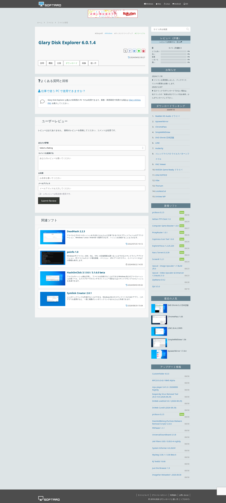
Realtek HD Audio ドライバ (167, 116)
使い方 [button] (93, 63)
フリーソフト (140, 33)
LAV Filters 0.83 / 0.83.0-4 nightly (166, 441)
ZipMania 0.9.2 (158, 279)
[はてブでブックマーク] (134, 51)
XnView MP (160, 196)
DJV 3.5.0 (156, 286)
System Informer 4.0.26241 (164, 448)
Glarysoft (99, 33)
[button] (187, 29)
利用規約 (173, 495)
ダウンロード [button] (71, 63)
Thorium (159, 185)
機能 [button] (51, 63)
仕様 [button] (59, 63)
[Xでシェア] (125, 51)
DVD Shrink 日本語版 (164, 137)
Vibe (157, 180)
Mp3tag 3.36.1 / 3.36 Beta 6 (164, 454)
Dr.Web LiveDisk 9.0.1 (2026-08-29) (167, 401)
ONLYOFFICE (161, 175)
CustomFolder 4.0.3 (160, 373)
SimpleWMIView (162, 132)
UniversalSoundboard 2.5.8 (164, 434)
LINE (157, 143)
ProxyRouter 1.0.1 (160, 232)
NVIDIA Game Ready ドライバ (168, 169)
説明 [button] (42, 63)
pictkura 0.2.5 (158, 212)
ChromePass (161, 126)
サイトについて (143, 495)
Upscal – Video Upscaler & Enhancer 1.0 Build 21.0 (168, 274)
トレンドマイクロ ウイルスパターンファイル (172, 156)
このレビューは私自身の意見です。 (57, 194)
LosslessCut (160, 191)
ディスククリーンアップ (124, 33)
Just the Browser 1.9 (161, 468)
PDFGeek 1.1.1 (158, 428)
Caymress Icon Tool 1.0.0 (163, 239)
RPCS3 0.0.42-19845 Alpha (163, 380)
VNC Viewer (160, 164)
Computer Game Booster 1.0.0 (165, 226)
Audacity (159, 148)
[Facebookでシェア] (130, 51)
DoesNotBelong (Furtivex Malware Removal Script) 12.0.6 (167, 422)
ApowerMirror (161, 121)
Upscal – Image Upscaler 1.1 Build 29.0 (167, 267)
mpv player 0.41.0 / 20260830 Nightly (165, 388)
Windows (109, 33)
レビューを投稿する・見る (170, 42)
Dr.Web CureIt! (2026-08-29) (164, 407)
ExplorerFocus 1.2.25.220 (163, 246)
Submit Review (48, 200)
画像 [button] (84, 63)
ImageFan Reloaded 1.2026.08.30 (166, 475)
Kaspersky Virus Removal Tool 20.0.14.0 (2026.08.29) (165, 395)
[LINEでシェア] (139, 51)
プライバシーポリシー (159, 495)
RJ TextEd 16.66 (158, 461)
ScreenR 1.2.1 (158, 259)
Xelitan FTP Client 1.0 (161, 219)
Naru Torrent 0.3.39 (160, 252)
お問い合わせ (184, 495)
